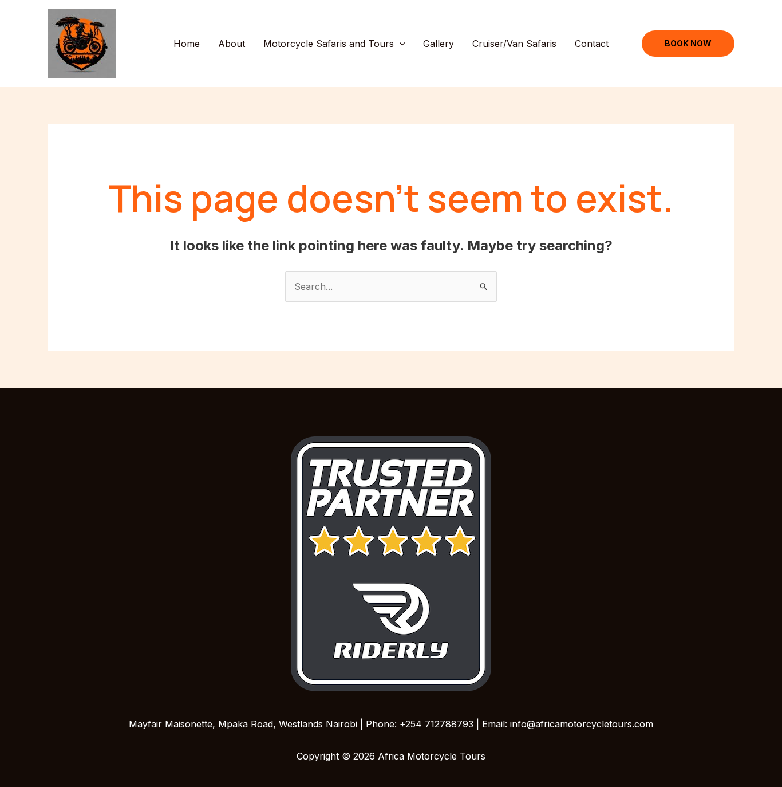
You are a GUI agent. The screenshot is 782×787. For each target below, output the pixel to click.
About (231, 43)
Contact (592, 43)
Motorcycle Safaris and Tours (328, 43)
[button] (399, 43)
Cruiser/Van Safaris (514, 43)
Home (186, 43)
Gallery (438, 43)
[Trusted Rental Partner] (391, 563)
